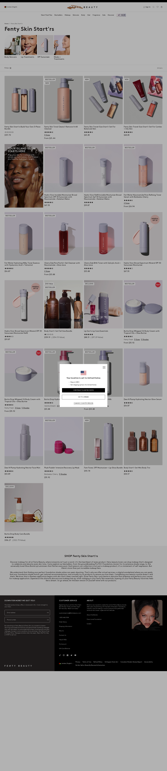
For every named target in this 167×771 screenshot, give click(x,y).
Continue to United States (83, 390)
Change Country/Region (83, 403)
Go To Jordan (83, 397)
